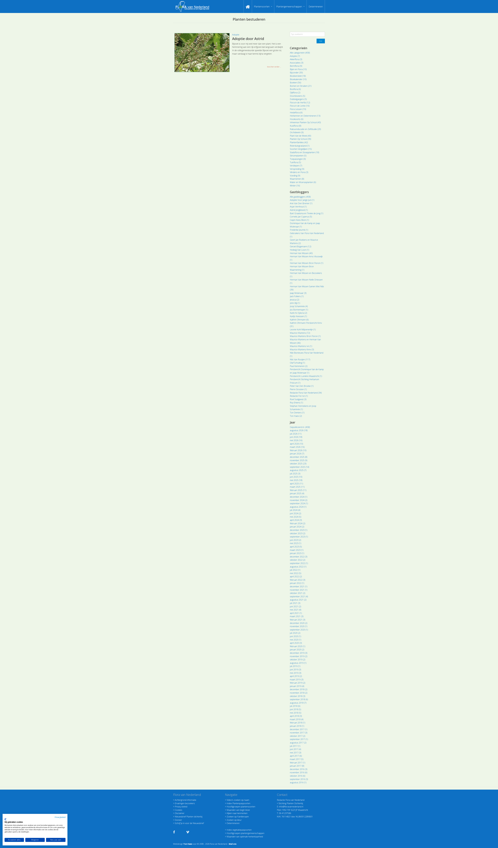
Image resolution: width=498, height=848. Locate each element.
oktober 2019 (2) (297, 659)
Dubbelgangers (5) (298, 99)
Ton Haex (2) (296, 416)
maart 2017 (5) (296, 759)
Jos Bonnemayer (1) (299, 309)
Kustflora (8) (295, 125)
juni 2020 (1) (295, 636)
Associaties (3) (296, 62)
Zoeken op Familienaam (238, 816)
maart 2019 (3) (296, 679)
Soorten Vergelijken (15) (301, 149)
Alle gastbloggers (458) (300, 196)
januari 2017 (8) (297, 765)
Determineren (316, 6)
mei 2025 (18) (296, 480)
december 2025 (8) (298, 457)
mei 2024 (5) (295, 516)
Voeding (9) (295, 175)
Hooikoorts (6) (296, 119)
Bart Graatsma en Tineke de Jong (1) (306, 213)
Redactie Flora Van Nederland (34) (306, 392)
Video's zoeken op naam (238, 800)
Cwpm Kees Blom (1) (299, 220)
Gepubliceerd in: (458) (300, 427)
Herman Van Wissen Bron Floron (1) (306, 263)
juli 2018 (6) (295, 706)
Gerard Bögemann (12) (300, 246)
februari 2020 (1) (297, 646)
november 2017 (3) (298, 732)
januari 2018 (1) (297, 726)
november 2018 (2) (298, 692)
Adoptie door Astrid (248, 38)
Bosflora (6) (295, 89)
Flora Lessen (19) (298, 109)
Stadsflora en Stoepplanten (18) (304, 152)
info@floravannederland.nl (291, 806)
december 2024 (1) (298, 496)
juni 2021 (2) (295, 606)
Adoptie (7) (295, 56)
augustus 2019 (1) (298, 663)
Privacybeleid (60, 817)
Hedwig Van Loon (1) (299, 249)
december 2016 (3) (298, 769)
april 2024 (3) (296, 520)
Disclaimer (179, 813)
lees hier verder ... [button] (274, 67)
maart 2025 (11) (297, 486)
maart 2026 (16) (297, 447)
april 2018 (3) (296, 716)
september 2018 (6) (299, 699)
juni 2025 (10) (296, 476)
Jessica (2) (294, 299)
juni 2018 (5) (295, 709)
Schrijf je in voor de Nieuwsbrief (189, 823)
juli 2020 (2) (295, 633)
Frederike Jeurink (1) (299, 229)
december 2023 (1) (298, 530)
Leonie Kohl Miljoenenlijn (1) (303, 329)
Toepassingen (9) (298, 159)
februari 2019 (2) (297, 682)
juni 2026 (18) (296, 437)
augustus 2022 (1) (298, 566)
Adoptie (235, 34)
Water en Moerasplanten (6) (303, 182)
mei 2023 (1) (295, 543)
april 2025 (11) (296, 483)
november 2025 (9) (298, 460)
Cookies (178, 810)
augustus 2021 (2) (298, 599)
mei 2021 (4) (295, 609)
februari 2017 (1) (297, 762)
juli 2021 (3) (295, 603)
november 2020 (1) (298, 626)
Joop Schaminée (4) (299, 306)
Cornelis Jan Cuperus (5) (301, 216)
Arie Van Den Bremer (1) (301, 203)
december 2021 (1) (298, 586)
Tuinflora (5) (295, 162)
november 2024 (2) (298, 500)
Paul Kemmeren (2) (298, 366)
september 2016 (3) (299, 779)
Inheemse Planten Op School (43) (305, 122)
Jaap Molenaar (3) (298, 293)
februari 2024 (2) (297, 523)
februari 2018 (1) (297, 722)
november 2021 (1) (298, 589)
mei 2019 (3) (295, 672)
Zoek (320, 41)
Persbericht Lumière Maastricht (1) (306, 376)
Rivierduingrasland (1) (300, 145)
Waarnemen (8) (297, 178)
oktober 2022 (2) (297, 559)
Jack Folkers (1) (297, 296)
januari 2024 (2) (297, 526)
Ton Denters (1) (297, 412)
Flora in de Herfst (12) (300, 102)
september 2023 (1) (299, 536)
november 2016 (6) (298, 772)
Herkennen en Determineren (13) (305, 115)
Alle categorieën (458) (300, 52)
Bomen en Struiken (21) (301, 85)
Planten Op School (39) (300, 139)
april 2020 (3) (296, 643)
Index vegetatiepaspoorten (239, 829)
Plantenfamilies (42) (299, 142)
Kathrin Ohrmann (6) (299, 319)
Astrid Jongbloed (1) (299, 210)
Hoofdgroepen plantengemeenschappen (245, 833)
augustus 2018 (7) (298, 702)
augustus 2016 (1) (298, 782)
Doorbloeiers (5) (297, 95)
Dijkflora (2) (295, 92)
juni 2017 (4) (295, 749)
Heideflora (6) (296, 112)
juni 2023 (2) (295, 540)
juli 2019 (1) (295, 666)
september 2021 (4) (299, 596)
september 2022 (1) (299, 563)
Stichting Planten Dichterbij (291, 803)
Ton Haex (187, 844)
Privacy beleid (181, 806)
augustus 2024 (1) (298, 506)
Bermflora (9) (296, 66)
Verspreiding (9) (297, 169)
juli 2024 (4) (295, 510)
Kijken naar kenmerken (237, 813)
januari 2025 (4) (297, 493)
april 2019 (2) (296, 676)
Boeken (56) (295, 82)
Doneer (178, 820)
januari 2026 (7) (297, 453)
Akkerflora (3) (296, 59)
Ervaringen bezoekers (185, 803)
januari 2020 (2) (297, 649)
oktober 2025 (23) (298, 463)
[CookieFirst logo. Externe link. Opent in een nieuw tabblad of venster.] (5, 819)
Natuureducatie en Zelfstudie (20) (305, 129)
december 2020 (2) (298, 623)
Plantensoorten (262, 6)
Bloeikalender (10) (298, 79)
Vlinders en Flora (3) (299, 172)
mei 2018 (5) (295, 712)
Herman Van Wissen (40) (301, 253)
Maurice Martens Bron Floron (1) (305, 336)
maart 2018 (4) (296, 719)
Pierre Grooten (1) (298, 389)
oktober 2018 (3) (297, 696)
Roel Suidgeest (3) (298, 399)
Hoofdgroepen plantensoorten (241, 806)
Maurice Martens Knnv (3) (302, 349)
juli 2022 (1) (295, 569)
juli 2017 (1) (295, 746)
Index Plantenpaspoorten (238, 803)
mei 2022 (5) (295, 573)
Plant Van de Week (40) (300, 135)
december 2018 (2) (298, 689)
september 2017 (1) (299, 739)
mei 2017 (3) (295, 752)
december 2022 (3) (298, 556)
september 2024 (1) (299, 503)
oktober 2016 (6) (297, 775)
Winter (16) (295, 185)
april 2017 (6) (296, 755)
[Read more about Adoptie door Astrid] (202, 52)
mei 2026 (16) (296, 440)
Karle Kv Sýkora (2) (298, 312)
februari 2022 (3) (297, 579)
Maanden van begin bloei (238, 810)
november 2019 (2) (298, 656)
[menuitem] (248, 6)
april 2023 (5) (296, 546)
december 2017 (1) (298, 729)
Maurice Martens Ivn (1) (301, 346)
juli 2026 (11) (296, 433)
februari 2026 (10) (298, 450)
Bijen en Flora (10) (298, 69)
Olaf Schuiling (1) (297, 362)
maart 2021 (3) (296, 616)
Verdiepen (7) (296, 165)
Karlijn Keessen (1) (298, 316)
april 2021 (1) (296, 613)
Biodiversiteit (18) (298, 75)
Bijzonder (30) (296, 72)
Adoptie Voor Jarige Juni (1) (302, 200)
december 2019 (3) (298, 653)
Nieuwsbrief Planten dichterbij (188, 816)
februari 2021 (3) (297, 619)
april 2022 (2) (296, 576)
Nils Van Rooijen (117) (300, 359)
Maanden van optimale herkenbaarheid (245, 836)
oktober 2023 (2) (297, 533)
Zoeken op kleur (234, 820)
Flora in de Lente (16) (300, 105)
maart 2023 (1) (296, 550)
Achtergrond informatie (185, 800)
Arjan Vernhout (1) (298, 206)
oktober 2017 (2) (297, 736)
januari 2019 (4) (297, 686)
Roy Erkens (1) (296, 402)
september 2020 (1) (299, 629)
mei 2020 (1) (295, 639)
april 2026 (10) (296, 443)
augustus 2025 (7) (298, 470)
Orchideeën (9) (297, 132)
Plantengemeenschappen (289, 6)
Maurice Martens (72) (300, 332)
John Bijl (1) (295, 303)
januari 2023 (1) (297, 553)
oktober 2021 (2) (297, 593)
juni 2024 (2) (295, 513)
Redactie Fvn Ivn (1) (299, 396)
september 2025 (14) (299, 467)
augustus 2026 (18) (299, 430)
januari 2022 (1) (297, 583)
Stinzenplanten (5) (298, 155)
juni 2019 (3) (295, 669)
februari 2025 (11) (298, 490)
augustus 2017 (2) (298, 742)
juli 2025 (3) (295, 473)
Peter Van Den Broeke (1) (302, 386)
